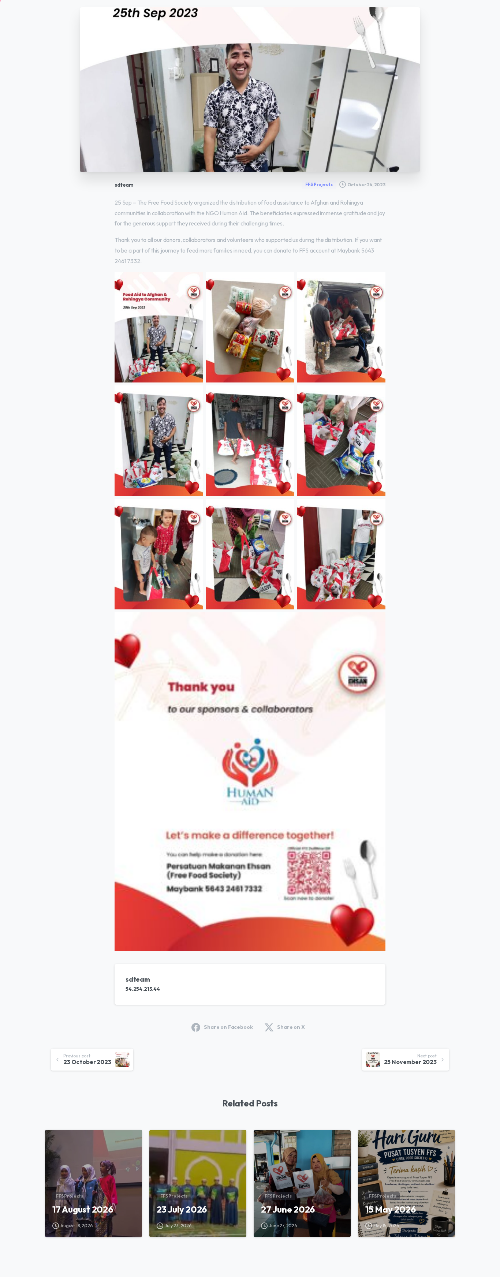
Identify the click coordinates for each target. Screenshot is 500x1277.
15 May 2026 (390, 1209)
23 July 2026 (182, 1209)
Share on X (291, 1027)
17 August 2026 (82, 1209)
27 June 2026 (288, 1209)
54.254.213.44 (143, 989)
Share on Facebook (228, 1027)
